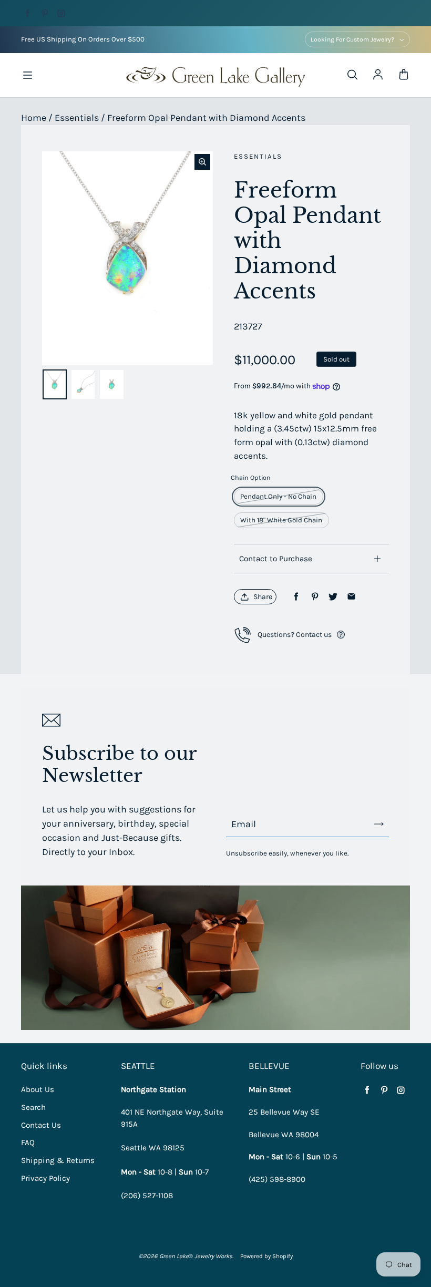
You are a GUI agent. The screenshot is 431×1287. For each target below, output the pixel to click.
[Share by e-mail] (351, 596)
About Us (37, 1089)
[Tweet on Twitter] (333, 596)
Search (33, 1107)
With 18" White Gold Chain (281, 520)
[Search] (352, 75)
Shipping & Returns (58, 1160)
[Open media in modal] (202, 162)
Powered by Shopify (266, 1256)
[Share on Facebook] (296, 596)
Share (262, 596)
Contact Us (41, 1125)
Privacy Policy (45, 1178)
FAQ (28, 1142)
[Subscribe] (379, 824)
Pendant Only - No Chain (278, 496)
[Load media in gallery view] (54, 384)
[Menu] (27, 75)
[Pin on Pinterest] (314, 596)
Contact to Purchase (275, 558)
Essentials (77, 117)
